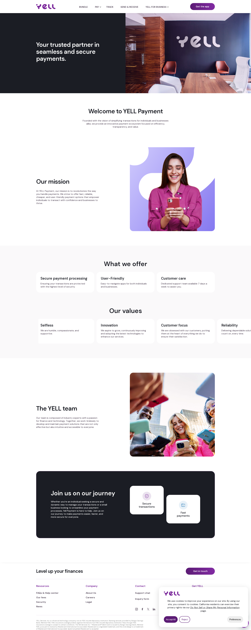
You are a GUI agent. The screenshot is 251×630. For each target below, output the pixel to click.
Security (41, 601)
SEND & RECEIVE (129, 7)
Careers (90, 597)
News (39, 606)
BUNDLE (83, 7)
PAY (97, 7)
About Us (91, 592)
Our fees (41, 597)
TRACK (109, 7)
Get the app (202, 6)
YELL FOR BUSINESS (156, 7)
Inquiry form (142, 598)
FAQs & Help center (47, 592)
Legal (89, 601)
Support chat (142, 592)
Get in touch (200, 571)
